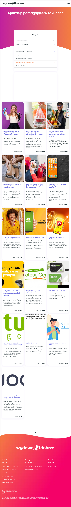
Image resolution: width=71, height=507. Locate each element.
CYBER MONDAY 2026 (8, 480)
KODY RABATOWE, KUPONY (10, 466)
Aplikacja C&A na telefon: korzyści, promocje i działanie (57, 186)
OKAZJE (4, 463)
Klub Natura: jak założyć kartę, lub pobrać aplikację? (12, 344)
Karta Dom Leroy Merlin (57, 290)
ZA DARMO (5, 473)
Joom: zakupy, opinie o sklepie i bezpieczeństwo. (11, 397)
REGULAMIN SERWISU (31, 470)
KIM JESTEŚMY (29, 463)
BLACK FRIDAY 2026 (8, 476)
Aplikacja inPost (31, 343)
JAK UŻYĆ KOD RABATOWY (33, 466)
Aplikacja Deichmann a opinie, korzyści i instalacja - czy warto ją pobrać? (12, 133)
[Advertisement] (35, 86)
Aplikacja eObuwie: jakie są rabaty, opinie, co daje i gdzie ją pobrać (12, 186)
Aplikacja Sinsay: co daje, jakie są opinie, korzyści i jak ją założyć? (34, 186)
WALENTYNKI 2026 (7, 483)
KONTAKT (51, 463)
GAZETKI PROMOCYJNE (9, 470)
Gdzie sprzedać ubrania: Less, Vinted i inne (11, 238)
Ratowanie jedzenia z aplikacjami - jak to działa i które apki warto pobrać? (35, 133)
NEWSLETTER (52, 466)
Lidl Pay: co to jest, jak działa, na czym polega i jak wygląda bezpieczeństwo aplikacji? (12, 292)
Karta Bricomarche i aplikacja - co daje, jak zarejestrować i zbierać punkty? (57, 133)
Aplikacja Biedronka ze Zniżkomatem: (56, 238)
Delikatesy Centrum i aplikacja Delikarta (33, 291)
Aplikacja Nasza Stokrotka (35, 237)
